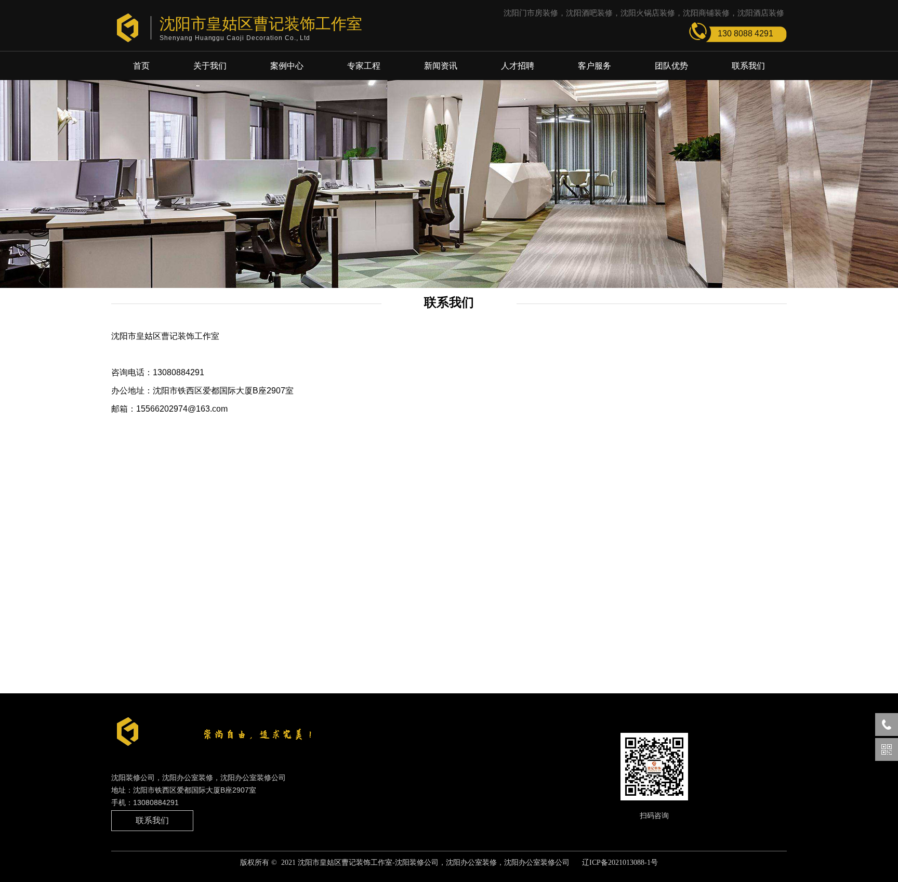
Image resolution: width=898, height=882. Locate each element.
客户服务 (594, 65)
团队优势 (671, 65)
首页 (141, 65)
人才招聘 (517, 65)
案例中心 (286, 65)
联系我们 (748, 65)
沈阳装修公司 (417, 862)
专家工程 (363, 65)
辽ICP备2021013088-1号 (620, 862)
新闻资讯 (440, 65)
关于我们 (210, 65)
